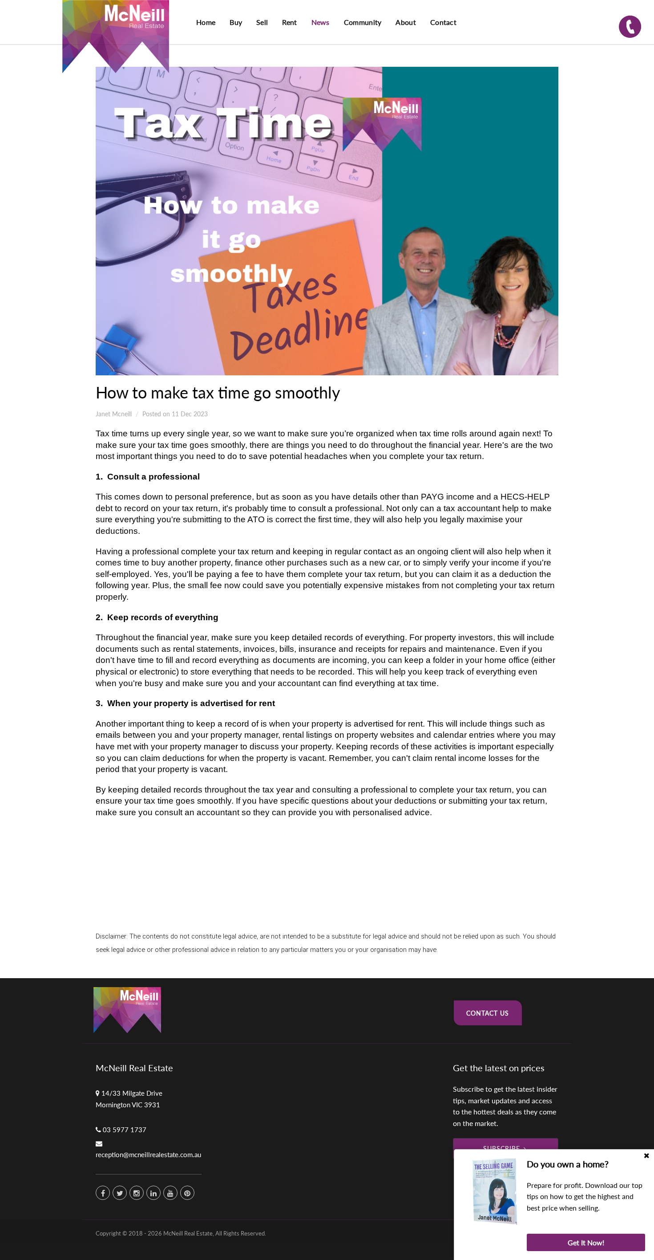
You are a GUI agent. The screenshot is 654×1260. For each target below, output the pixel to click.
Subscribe (501, 1148)
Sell (262, 22)
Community (363, 22)
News (320, 22)
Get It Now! (586, 1242)
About (406, 22)
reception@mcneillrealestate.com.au (148, 1154)
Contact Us (487, 1013)
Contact (443, 22)
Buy (236, 22)
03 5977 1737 (124, 1130)
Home (205, 22)
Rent (289, 22)
